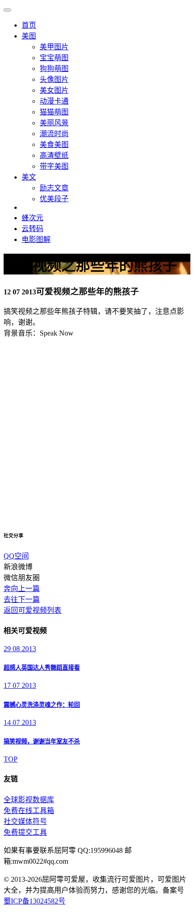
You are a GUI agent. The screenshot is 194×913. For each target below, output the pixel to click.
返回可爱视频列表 (32, 610)
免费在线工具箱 (29, 810)
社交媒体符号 (25, 821)
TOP (11, 759)
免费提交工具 (25, 832)
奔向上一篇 (22, 588)
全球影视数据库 (29, 800)
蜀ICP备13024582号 (34, 901)
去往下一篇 (22, 599)
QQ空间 (16, 556)
